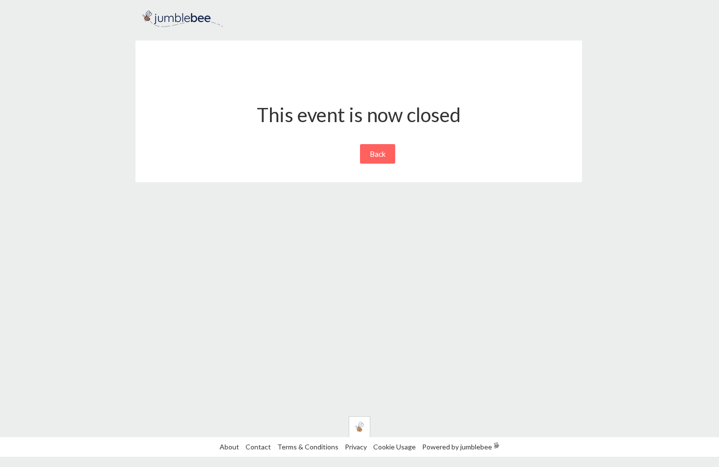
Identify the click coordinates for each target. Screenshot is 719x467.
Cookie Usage (394, 447)
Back (377, 153)
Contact (258, 447)
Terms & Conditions (308, 447)
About (229, 447)
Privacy (356, 447)
